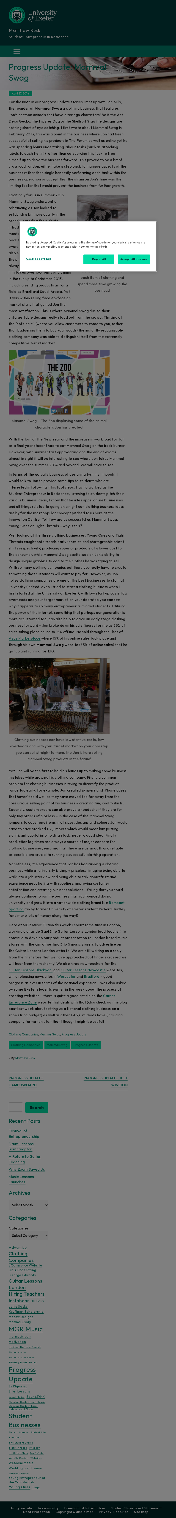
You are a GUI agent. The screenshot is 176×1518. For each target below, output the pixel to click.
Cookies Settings (38, 258)
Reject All (99, 259)
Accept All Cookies (133, 259)
